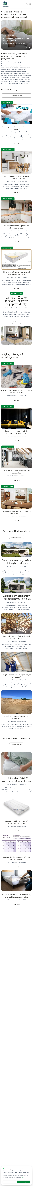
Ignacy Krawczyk (11, 395)
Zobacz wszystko (16, 95)
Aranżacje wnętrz (16, 293)
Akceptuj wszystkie (23, 1181)
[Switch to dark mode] (27, 3)
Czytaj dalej (16, 322)
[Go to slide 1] (26, 47)
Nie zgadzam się (9, 1181)
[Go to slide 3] (29, 47)
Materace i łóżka (9, 35)
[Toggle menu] (30, 4)
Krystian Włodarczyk (8, 43)
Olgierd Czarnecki (11, 181)
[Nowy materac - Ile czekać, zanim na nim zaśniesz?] (16, 35)
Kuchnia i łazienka (8, 149)
